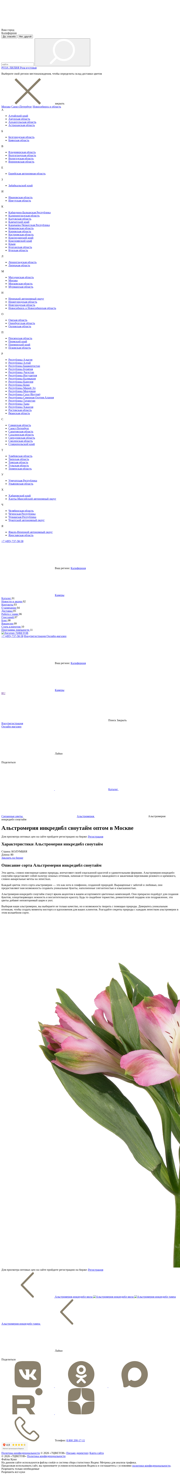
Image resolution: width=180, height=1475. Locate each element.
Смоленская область (20, 440)
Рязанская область (19, 413)
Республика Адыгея (20, 359)
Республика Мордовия (22, 391)
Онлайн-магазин (56, 636)
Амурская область (19, 118)
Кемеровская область (21, 228)
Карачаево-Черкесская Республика (29, 225)
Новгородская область (21, 304)
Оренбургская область (21, 323)
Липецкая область (19, 265)
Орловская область (19, 326)
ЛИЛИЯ (14, 67)
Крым (11, 244)
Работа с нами (10, 614)
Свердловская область (21, 437)
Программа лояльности (15, 629)
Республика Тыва (18, 403)
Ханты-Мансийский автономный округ (32, 498)
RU (3, 693)
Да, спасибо (9, 36)
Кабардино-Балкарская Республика (29, 212)
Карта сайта (96, 1453)
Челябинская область (21, 510)
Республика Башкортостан (24, 365)
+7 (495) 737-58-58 (12, 541)
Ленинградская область (22, 262)
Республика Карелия (20, 381)
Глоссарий (8, 617)
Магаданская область (21, 277)
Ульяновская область (20, 483)
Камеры (59, 595)
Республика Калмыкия (22, 378)
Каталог (6, 598)
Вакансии (7, 623)
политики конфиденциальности (151, 1465)
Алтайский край (18, 115)
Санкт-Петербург (21, 106)
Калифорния (78, 568)
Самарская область (19, 425)
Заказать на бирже (12, 857)
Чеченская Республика (22, 513)
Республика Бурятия (20, 369)
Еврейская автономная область (27, 173)
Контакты (7, 604)
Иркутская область (19, 200)
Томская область (18, 462)
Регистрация (95, 836)
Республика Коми (19, 384)
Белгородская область (21, 137)
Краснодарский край (20, 237)
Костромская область (21, 234)
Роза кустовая (28, 67)
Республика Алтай (19, 362)
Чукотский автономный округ (26, 520)
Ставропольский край (21, 444)
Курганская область (20, 247)
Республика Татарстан (21, 400)
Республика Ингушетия (22, 375)
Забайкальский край (20, 185)
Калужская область (19, 218)
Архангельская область (22, 122)
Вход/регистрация (35, 636)
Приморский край (19, 344)
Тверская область (18, 459)
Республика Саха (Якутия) (24, 394)
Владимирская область (22, 152)
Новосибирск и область (47, 106)
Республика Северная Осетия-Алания (31, 397)
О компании (9, 607)
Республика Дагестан (21, 372)
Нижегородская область (22, 301)
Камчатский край (18, 221)
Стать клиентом (11, 626)
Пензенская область (20, 338)
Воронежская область (21, 161)
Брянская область (18, 140)
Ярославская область (20, 535)
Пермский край (17, 341)
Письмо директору (77, 1453)
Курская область (18, 250)
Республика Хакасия (20, 406)
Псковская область (19, 347)
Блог (4, 620)
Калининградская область (24, 215)
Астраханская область (21, 125)
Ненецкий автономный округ (26, 298)
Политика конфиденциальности (20, 1453)
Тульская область (18, 465)
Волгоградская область (22, 155)
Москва (6, 106)
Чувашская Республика (22, 516)
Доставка (7, 610)
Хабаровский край (19, 495)
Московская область (20, 283)
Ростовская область (20, 410)
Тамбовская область (20, 456)
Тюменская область (20, 468)
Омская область (17, 320)
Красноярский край (20, 240)
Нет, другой (25, 36)
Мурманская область (20, 286)
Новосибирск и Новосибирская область (32, 308)
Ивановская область (20, 197)
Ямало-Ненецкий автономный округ (30, 532)
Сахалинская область (21, 434)
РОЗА (5, 67)
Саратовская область (20, 431)
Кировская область (19, 231)
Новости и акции (12, 601)
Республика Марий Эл (22, 388)
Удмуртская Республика (22, 480)
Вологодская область (21, 158)
